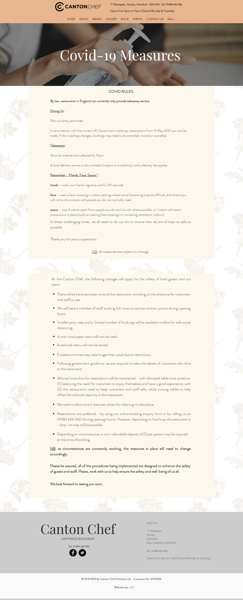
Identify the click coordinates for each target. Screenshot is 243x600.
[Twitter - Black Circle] (82, 552)
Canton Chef (77, 528)
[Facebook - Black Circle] (73, 552)
